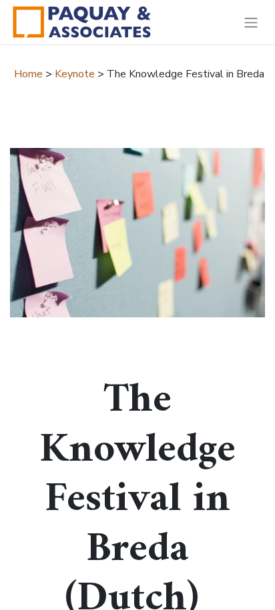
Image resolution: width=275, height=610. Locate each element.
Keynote (75, 74)
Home (28, 74)
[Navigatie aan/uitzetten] (251, 21)
